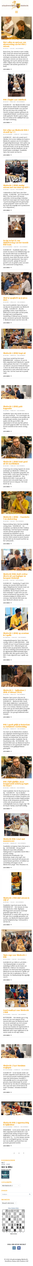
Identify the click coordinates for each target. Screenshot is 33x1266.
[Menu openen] (16, 12)
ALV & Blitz (6, 1166)
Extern (17, 48)
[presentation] (16, 28)
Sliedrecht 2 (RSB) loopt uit (14, 353)
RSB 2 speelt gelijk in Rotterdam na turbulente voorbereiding (16, 725)
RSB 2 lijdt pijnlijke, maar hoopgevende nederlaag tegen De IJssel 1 (15, 783)
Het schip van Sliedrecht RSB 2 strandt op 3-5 (16, 131)
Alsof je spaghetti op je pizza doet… (15, 299)
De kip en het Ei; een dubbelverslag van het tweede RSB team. (15, 242)
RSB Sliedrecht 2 (21, 48)
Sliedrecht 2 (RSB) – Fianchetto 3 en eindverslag (16, 518)
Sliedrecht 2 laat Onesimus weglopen (14, 1066)
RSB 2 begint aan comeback (14, 99)
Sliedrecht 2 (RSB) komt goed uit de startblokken (15, 462)
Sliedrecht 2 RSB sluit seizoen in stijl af (16, 899)
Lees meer (7, 69)
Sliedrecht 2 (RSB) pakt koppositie (13, 407)
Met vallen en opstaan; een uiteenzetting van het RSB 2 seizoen (14, 44)
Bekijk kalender (6, 1170)
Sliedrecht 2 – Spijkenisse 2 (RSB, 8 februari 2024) (14, 691)
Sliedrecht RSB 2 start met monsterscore (14, 840)
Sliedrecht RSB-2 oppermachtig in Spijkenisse (16, 1123)
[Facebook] (19, 1248)
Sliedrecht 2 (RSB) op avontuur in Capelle (16, 634)
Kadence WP (24, 1261)
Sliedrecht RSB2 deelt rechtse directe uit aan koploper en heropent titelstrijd (15, 576)
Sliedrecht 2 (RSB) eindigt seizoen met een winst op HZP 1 (16, 186)
